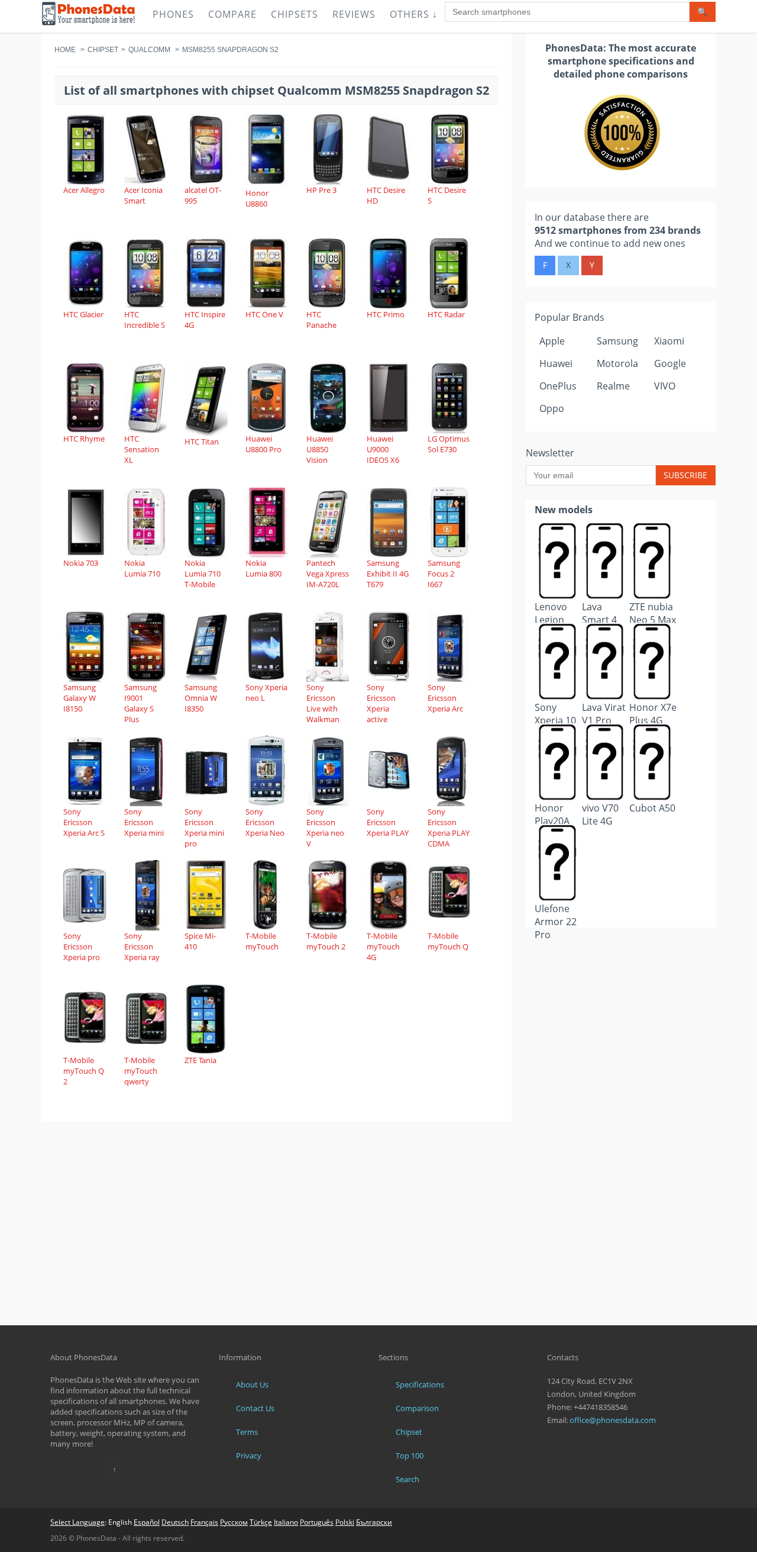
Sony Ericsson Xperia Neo (264, 822)
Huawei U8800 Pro (263, 444)
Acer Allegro (84, 190)
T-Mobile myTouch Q (448, 941)
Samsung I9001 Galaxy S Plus (140, 703)
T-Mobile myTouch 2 (325, 941)
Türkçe (261, 1522)
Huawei (555, 363)
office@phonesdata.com (613, 1420)
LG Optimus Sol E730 (449, 444)
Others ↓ (414, 14)
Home (65, 50)
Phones (173, 14)
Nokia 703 (80, 563)
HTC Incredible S (144, 319)
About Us (252, 1384)
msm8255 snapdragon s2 (230, 50)
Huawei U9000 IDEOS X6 (383, 449)
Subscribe (685, 475)
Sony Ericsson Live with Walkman (322, 703)
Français (204, 1522)
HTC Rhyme (84, 438)
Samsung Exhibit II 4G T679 (388, 574)
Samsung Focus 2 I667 (444, 574)
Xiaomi (669, 340)
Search (407, 1479)
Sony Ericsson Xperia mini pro (204, 827)
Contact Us (255, 1408)
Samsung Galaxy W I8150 (79, 698)
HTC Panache (321, 319)
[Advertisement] (621, 956)
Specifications (420, 1384)
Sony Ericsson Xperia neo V (325, 827)
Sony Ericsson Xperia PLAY (388, 822)
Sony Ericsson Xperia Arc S (84, 822)
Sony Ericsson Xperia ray (142, 946)
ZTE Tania (200, 1060)
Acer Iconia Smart (143, 195)
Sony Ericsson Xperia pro (81, 946)
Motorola (617, 363)
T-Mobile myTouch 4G (383, 946)
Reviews (354, 14)
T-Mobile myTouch (262, 941)
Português (317, 1522)
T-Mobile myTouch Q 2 (83, 1071)
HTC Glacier (83, 314)
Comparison (417, 1408)
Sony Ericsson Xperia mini (144, 822)
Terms (247, 1432)
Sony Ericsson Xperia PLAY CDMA (449, 827)
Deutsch (175, 1522)
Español (147, 1522)
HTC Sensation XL (141, 449)
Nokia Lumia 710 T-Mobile (203, 574)
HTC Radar (446, 314)
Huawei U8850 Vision (319, 449)
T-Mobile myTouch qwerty (140, 1071)
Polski (344, 1522)
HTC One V (264, 314)
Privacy (248, 1455)
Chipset (103, 50)
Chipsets (294, 14)
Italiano (286, 1522)
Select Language (77, 1522)
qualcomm (149, 50)
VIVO (664, 385)
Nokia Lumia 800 (263, 568)
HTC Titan (202, 441)
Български (374, 1522)
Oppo (551, 408)
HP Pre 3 (321, 190)
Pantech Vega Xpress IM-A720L (327, 574)
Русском (234, 1522)
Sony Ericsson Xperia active (381, 703)
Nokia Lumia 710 (142, 568)
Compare (232, 14)
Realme (613, 385)
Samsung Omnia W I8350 (201, 698)
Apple (552, 340)
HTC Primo (386, 314)
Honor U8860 (256, 198)
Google (670, 363)
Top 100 (409, 1455)
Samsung (617, 340)
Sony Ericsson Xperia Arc (445, 698)
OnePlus (558, 385)
